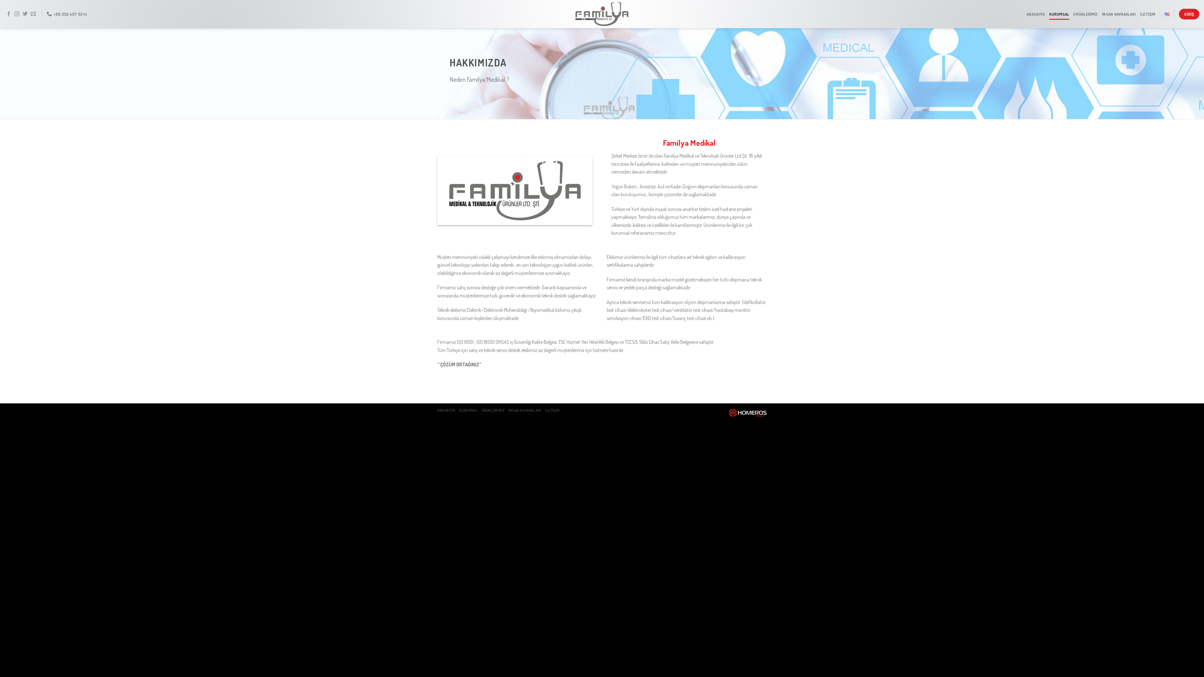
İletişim (1147, 14)
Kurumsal (1059, 14)
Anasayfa (1036, 14)
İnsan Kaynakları (1119, 14)
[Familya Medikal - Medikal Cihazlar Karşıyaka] (602, 14)
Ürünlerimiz (1085, 14)
